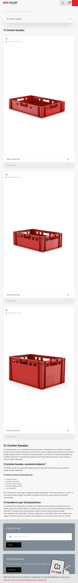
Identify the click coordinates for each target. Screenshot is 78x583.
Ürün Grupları (13, 11)
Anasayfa (6, 11)
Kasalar (21, 11)
